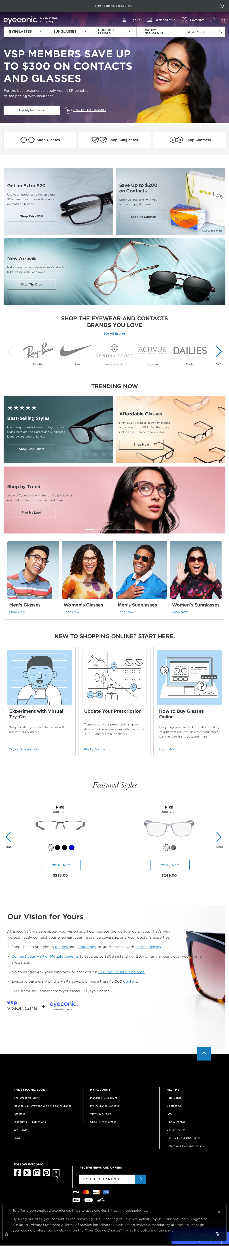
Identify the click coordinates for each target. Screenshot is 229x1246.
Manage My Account (103, 1097)
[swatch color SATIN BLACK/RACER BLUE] (64, 847)
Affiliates (19, 1113)
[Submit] (140, 1179)
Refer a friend (104, 5)
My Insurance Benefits (104, 1105)
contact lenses (148, 947)
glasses (61, 947)
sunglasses (86, 947)
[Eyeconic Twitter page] (27, 1175)
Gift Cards (20, 1129)
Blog (17, 1138)
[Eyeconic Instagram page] (36, 1175)
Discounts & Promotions (30, 1121)
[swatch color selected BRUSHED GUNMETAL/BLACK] (50, 847)
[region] (114, 352)
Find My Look (31, 512)
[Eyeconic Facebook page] (17, 1175)
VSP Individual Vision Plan (121, 972)
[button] (193, 19)
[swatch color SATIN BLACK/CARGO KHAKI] (57, 847)
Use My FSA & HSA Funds (184, 1138)
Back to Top (204, 1054)
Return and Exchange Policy (185, 1146)
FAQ (169, 1113)
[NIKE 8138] (60, 842)
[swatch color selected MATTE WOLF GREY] (166, 847)
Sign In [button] (134, 20)
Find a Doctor (176, 1121)
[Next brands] (217, 354)
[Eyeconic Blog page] (56, 1177)
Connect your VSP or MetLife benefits (45, 956)
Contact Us (174, 1105)
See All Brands (114, 333)
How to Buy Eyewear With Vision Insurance (43, 1105)
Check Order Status (103, 1121)
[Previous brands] (11, 354)
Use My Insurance (32, 110)
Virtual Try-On (61, 865)
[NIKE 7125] (169, 842)
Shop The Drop (31, 284)
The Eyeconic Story (27, 1097)
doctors (130, 981)
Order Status (165, 20)
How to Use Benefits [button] (89, 110)
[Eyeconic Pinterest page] (46, 1175)
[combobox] (197, 31)
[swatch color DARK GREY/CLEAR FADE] (173, 847)
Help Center (174, 1097)
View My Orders (100, 1113)
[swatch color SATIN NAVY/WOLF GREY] (71, 847)
